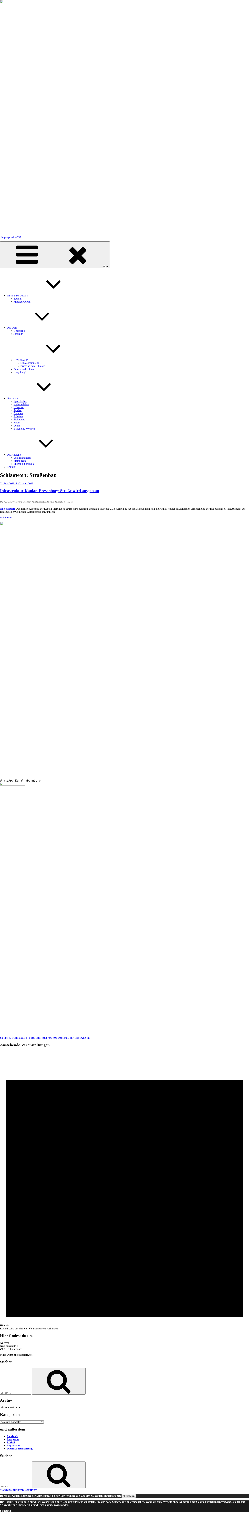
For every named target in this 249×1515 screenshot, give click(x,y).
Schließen (5, 1510)
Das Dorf (12, 327)
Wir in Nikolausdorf (17, 295)
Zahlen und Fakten (24, 369)
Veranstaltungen (22, 457)
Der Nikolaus (21, 359)
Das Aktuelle (14, 454)
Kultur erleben (21, 404)
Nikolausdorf (7, 508)
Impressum (13, 1445)
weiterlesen (6, 517)
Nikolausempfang (29, 362)
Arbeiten (18, 416)
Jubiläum (18, 333)
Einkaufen (19, 419)
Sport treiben (20, 401)
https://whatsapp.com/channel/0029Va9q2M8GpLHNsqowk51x (45, 1037)
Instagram (13, 1439)
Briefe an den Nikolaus (32, 366)
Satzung (18, 298)
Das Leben (12, 398)
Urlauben (19, 407)
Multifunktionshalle (24, 463)
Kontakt (11, 466)
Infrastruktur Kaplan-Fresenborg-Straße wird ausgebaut (49, 490)
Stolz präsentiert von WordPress (18, 1489)
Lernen (17, 425)
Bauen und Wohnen (24, 428)
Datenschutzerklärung (20, 1448)
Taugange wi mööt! (10, 237)
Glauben (18, 413)
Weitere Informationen (108, 1495)
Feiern (17, 422)
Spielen (18, 410)
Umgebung (20, 372)
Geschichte (19, 330)
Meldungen (20, 460)
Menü (105, 266)
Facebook (12, 1436)
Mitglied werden (22, 301)
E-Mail (11, 1442)
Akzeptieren (128, 1496)
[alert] (124, 1190)
